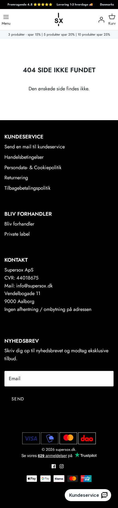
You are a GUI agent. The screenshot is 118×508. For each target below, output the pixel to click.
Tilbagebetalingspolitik (27, 188)
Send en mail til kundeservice (34, 146)
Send (18, 399)
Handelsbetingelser (24, 157)
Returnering (16, 177)
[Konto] (100, 20)
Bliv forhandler (19, 223)
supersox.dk (65, 449)
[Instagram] (62, 466)
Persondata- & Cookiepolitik (32, 167)
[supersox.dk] (59, 19)
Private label (17, 234)
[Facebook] (54, 466)
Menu (6, 23)
